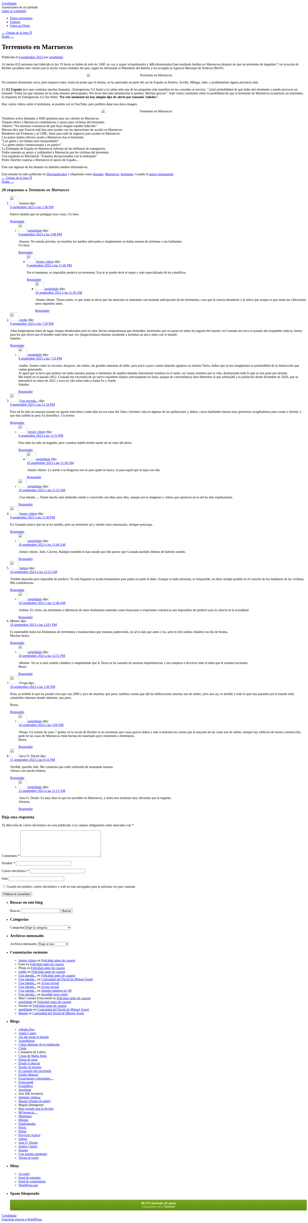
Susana (23, 1150)
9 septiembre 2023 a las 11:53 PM (40, 435)
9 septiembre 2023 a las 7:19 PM (31, 323)
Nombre (8, 863)
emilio (23, 320)
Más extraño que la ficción (35, 1108)
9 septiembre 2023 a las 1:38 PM (31, 207)
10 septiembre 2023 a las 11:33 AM (41, 490)
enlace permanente (161, 174)
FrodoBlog (25, 1086)
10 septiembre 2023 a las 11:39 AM (58, 292)
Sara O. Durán (28, 1142)
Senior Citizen (27, 1146)
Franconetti (25, 1082)
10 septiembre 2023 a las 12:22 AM (33, 572)
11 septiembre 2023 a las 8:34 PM (32, 760)
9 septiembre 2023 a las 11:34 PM (32, 404)
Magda (23, 1013)
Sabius (23, 568)
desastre (98, 174)
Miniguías (25, 1116)
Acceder (24, 1174)
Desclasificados (57, 174)
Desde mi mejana (29, 1067)
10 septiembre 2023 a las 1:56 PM (32, 687)
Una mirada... (28, 401)
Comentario (11, 856)
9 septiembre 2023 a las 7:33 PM (40, 358)
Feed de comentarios (32, 1181)
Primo (22, 1131)
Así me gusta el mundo (33, 1037)
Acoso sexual (50, 983)
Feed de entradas (29, 1177)
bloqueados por (158, 1204)
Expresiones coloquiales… (36, 1078)
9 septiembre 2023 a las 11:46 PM (49, 265)
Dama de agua (28, 1059)
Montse (23, 1120)
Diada (8, 36)
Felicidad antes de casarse (58, 960)
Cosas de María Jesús (32, 1056)
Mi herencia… (28, 1112)
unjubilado (56, 57)
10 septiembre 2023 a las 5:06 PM (40, 725)
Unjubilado (9, 3)
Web (5, 878)
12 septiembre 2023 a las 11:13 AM (41, 791)
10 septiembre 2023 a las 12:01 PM (33, 624)
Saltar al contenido (14, 11)
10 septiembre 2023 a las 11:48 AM (41, 603)
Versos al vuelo (28, 1157)
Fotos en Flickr (20, 25)
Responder (17, 221)
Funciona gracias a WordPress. (22, 1219)
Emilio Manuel (28, 1074)
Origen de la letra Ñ (17, 33)
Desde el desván (29, 1063)
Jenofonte (24, 1090)
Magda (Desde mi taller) (34, 1101)
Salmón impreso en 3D (56, 990)
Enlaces (15, 22)
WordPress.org (28, 1185)
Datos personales (21, 18)
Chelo (22, 1048)
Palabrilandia (27, 1124)
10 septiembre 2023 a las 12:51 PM (41, 656)
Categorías (17, 927)
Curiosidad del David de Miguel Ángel (67, 979)
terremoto (127, 174)
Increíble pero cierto (54, 994)
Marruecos (112, 174)
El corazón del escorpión (34, 1071)
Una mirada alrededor (32, 1154)
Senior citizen (45, 261)
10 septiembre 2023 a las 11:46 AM (41, 544)
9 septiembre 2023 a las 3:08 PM (40, 234)
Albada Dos (26, 1029)
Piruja (22, 1127)
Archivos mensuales (23, 944)
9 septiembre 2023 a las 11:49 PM (32, 517)
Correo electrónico (15, 871)
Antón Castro (27, 1033)
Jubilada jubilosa (29, 1097)
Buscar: (15, 910)
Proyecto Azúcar (29, 1135)
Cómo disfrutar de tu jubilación (39, 1044)
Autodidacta (26, 1040)
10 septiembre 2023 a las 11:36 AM (50, 463)
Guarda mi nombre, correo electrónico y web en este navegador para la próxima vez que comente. (71, 886)
